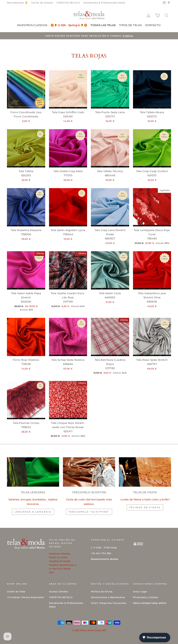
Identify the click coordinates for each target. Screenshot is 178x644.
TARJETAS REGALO (68, 2)
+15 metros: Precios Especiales (25, 597)
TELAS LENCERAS (33, 492)
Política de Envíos (102, 591)
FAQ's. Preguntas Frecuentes (108, 603)
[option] (89, 36)
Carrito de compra (42, 2)
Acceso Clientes (58, 591)
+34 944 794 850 (101, 553)
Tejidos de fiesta (145, 507)
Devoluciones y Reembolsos (108, 597)
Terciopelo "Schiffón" (89, 511)
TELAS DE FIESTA (145, 492)
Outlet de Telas (16, 591)
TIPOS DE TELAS (130, 25)
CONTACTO (153, 25)
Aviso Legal (140, 591)
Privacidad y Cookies (145, 597)
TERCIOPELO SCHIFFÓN (89, 492)
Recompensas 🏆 (17, 2)
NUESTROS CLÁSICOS (32, 25)
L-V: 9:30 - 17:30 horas (104, 547)
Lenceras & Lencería (32, 511)
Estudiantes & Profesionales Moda (104, 2)
